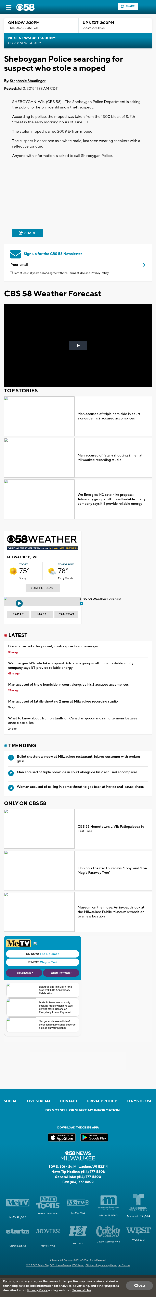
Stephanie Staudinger (28, 81)
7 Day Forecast (43, 588)
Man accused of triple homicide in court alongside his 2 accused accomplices (109, 416)
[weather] (13, 571)
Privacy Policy (100, 273)
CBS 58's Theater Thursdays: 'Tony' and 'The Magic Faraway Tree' (112, 870)
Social (10, 1101)
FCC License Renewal (61, 1265)
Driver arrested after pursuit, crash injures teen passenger (53, 646)
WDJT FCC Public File (37, 1265)
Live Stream (38, 1101)
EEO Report (78, 1265)
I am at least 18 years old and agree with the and (61, 273)
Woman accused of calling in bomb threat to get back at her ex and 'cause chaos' (80, 787)
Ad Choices (124, 1265)
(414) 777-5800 (89, 1177)
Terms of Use (76, 273)
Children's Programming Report (101, 1265)
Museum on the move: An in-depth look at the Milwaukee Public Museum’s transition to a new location (111, 912)
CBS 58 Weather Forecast (101, 599)
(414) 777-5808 (93, 1172)
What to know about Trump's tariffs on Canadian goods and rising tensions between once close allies (74, 720)
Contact (68, 1101)
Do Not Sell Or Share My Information (82, 1110)
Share (130, 6)
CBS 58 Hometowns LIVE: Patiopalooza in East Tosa (111, 828)
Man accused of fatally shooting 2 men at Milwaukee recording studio (110, 457)
